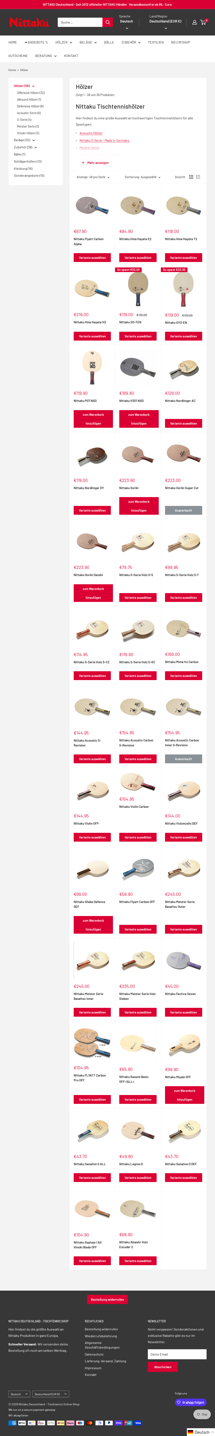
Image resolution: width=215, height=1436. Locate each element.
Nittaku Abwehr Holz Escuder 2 (133, 1244)
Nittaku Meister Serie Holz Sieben (137, 996)
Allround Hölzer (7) (29, 99)
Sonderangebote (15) (29, 175)
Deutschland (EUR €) (47, 1394)
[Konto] (195, 22)
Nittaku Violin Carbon (134, 806)
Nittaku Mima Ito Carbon (181, 662)
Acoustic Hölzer (91, 133)
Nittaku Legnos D (131, 1164)
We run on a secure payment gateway (31, 1409)
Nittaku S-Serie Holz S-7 (181, 575)
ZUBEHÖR (129, 42)
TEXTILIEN (156, 42)
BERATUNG (43, 56)
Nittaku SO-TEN (130, 322)
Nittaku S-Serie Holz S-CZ (91, 662)
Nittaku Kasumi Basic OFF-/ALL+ (134, 1079)
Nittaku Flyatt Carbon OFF (137, 902)
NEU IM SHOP (180, 42)
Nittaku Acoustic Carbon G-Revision (136, 742)
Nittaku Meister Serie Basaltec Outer (180, 904)
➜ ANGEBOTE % (36, 42)
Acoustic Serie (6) (29, 113)
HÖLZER (61, 42)
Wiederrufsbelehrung (101, 1336)
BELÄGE (86, 42)
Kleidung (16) (23, 168)
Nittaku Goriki (129, 488)
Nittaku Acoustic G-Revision (87, 742)
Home (12, 70)
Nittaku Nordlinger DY (89, 488)
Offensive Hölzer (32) (31, 93)
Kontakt (91, 1375)
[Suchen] (107, 22)
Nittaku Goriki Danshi (88, 575)
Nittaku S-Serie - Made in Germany (104, 140)
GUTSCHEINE (18, 56)
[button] (201, 1432)
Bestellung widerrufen (107, 1299)
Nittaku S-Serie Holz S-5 (136, 575)
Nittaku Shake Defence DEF (89, 904)
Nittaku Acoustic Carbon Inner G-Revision (182, 742)
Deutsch (16, 1394)
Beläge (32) (22, 140)
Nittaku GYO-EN (176, 322)
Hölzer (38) (22, 86)
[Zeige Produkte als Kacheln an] (191, 177)
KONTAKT (71, 56)
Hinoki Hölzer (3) (28, 133)
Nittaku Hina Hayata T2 (181, 239)
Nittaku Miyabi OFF (178, 1077)
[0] (203, 22)
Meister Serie (89, 148)
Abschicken (163, 1367)
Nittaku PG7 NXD (85, 401)
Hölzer (24, 70)
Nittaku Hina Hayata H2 (90, 322)
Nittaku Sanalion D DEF (181, 1164)
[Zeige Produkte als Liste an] (198, 177)
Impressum (93, 1368)
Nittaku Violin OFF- (87, 823)
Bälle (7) (19, 154)
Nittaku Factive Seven (180, 994)
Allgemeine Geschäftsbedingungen (102, 1345)
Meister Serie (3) (28, 126)
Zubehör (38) (23, 147)
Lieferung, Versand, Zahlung (105, 1361)
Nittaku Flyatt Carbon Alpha (89, 241)
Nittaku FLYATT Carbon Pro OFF (90, 1077)
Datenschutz (94, 1354)
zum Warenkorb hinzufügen (93, 419)
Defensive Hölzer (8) (30, 106)
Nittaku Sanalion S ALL (90, 1164)
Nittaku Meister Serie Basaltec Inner (88, 996)
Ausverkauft (183, 510)
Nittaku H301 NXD (131, 401)
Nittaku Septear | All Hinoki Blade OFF (88, 1244)
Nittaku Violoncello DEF (181, 823)
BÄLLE (109, 42)
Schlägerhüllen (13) (27, 161)
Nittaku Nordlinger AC (180, 401)
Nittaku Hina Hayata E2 (135, 239)
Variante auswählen (92, 257)
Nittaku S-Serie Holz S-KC (137, 662)
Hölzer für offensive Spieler (100, 155)
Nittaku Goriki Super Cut (182, 488)
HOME (12, 42)
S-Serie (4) (24, 119)
